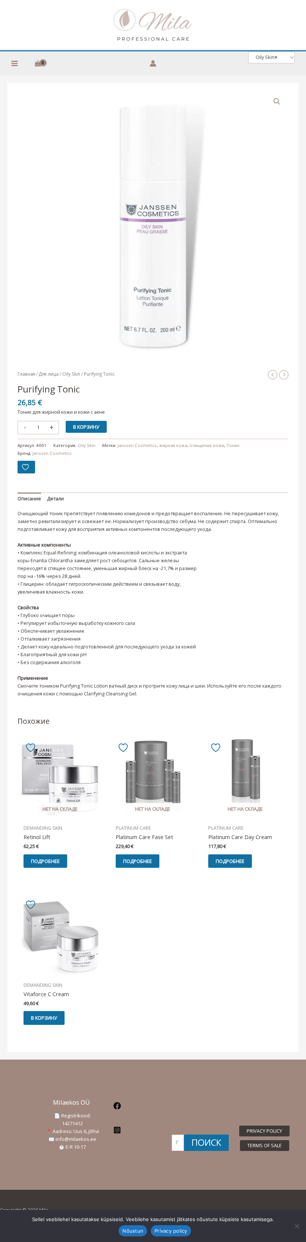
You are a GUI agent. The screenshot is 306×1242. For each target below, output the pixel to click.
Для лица (49, 374)
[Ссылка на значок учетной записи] (153, 63)
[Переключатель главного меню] (14, 63)
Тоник (233, 445)
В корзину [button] (44, 1017)
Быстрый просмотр (60, 815)
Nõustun (132, 1231)
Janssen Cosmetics (137, 445)
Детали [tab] (55, 498)
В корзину (86, 426)
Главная (26, 374)
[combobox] (271, 57)
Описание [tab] (29, 498)
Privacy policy (170, 1231)
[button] (277, 101)
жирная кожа (173, 445)
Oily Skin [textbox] (264, 57)
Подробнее (45, 861)
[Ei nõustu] (296, 1226)
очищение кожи (207, 445)
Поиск (206, 1142)
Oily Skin (71, 374)
